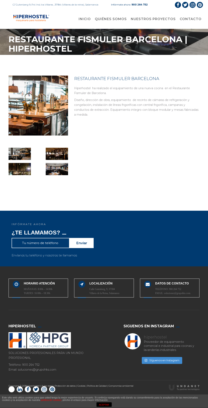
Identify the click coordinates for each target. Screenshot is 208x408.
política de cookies (51, 400)
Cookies (81, 389)
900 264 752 (139, 4)
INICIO (85, 19)
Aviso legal (47, 389)
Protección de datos (65, 389)
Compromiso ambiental (120, 389)
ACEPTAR (104, 405)
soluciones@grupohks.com (177, 293)
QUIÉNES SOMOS (111, 19)
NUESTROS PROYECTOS (153, 19)
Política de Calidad (97, 389)
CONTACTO (191, 19)
